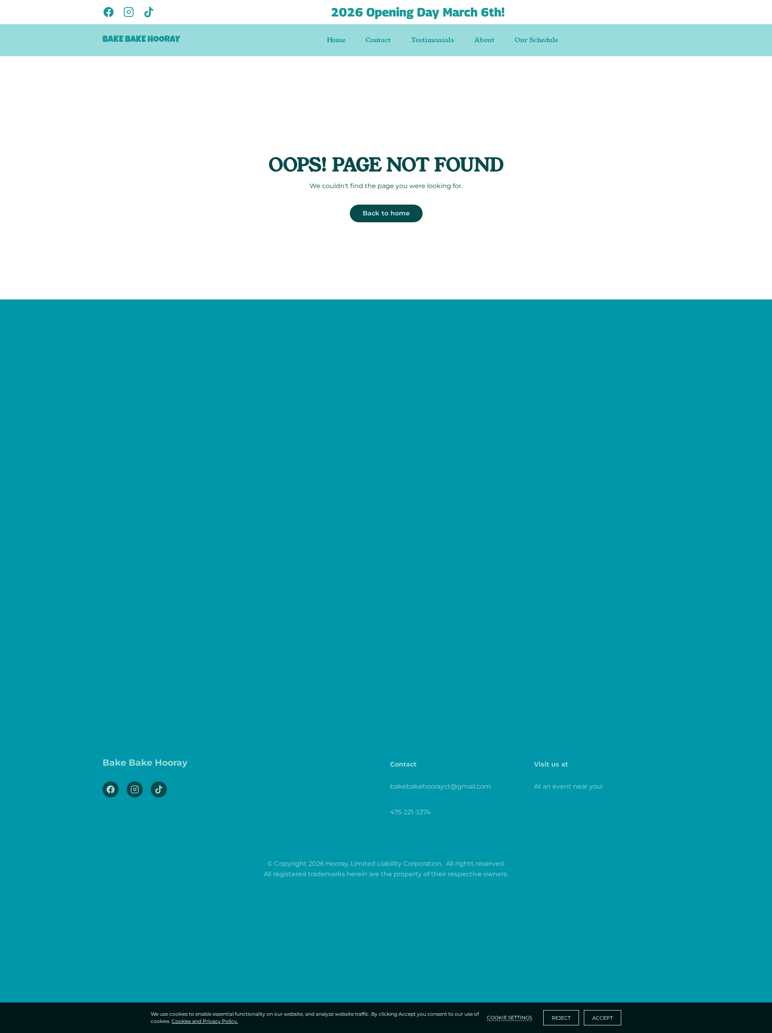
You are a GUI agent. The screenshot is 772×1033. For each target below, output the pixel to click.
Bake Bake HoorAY (141, 40)
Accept (602, 1018)
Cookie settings (509, 1018)
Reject (561, 1018)
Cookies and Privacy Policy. (205, 1021)
